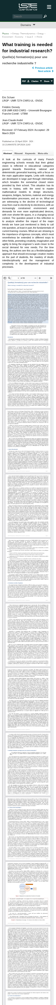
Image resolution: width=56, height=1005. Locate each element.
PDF (24, 81)
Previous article (43, 68)
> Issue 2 (28, 36)
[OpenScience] (28, 6)
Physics (5, 33)
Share (47, 81)
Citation (35, 81)
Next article (44, 71)
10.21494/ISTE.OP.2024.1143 (16, 144)
